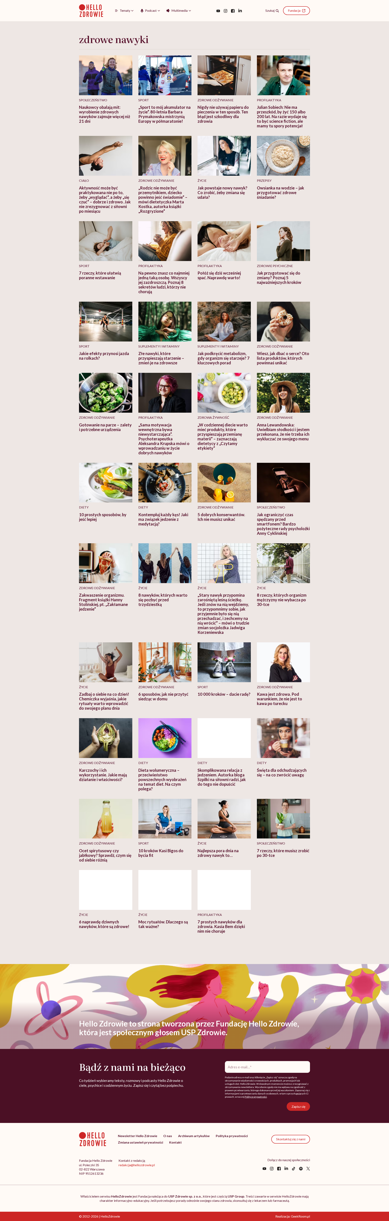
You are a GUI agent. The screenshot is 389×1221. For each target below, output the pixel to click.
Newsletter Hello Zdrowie (137, 1136)
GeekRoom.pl (300, 1216)
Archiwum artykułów (194, 1136)
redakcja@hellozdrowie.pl (137, 1165)
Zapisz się (298, 1106)
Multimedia (179, 10)
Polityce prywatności (256, 1096)
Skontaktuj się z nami (290, 1139)
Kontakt (175, 1142)
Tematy (125, 10)
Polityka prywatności (232, 1136)
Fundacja (294, 10)
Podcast (151, 10)
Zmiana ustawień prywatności (140, 1142)
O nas (167, 1136)
